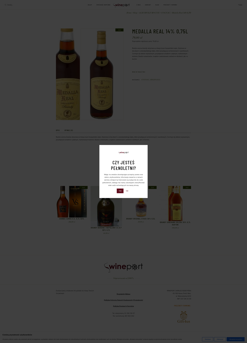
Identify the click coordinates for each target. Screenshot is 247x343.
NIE (127, 191)
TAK (120, 191)
